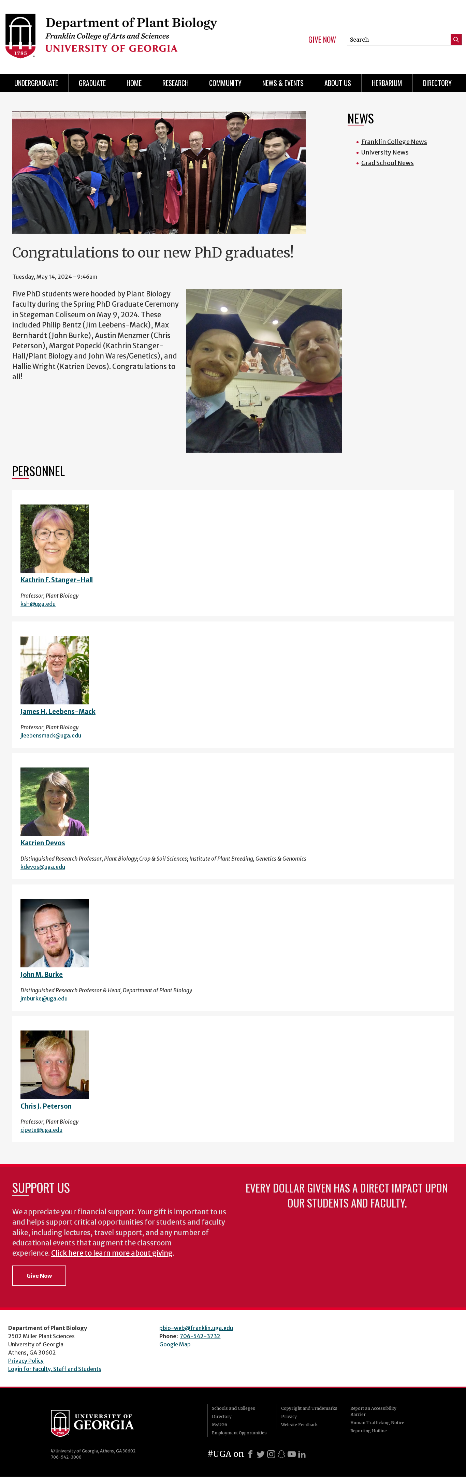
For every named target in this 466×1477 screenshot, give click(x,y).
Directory (437, 83)
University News (385, 152)
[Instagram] (271, 1454)
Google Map (175, 1344)
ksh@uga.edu (38, 603)
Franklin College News (394, 142)
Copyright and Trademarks (309, 1408)
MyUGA (219, 1424)
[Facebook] (250, 1454)
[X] (261, 1454)
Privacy (289, 1416)
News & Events (283, 83)
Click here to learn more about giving (112, 1253)
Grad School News (387, 163)
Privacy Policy (26, 1360)
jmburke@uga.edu (44, 998)
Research (175, 83)
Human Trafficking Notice (377, 1422)
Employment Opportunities (239, 1432)
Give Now (322, 39)
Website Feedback (299, 1424)
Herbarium (387, 83)
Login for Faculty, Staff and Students (54, 1368)
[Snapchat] (281, 1454)
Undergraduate (36, 83)
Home (134, 83)
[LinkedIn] (302, 1454)
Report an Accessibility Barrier (373, 1411)
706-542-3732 (200, 1336)
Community (225, 83)
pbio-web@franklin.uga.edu (196, 1328)
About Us (337, 83)
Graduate (92, 83)
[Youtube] (292, 1454)
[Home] (114, 34)
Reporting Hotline (368, 1430)
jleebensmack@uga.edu (50, 735)
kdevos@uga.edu (42, 866)
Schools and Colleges (233, 1408)
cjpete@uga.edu (41, 1129)
